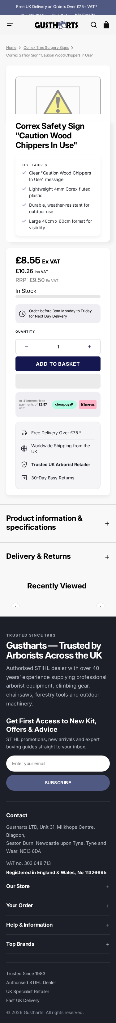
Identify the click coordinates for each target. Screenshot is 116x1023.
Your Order (19, 905)
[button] (94, 25)
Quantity (25, 331)
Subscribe (58, 782)
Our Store (18, 886)
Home (11, 47)
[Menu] (10, 25)
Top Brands (20, 944)
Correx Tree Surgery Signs (46, 47)
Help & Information (29, 925)
